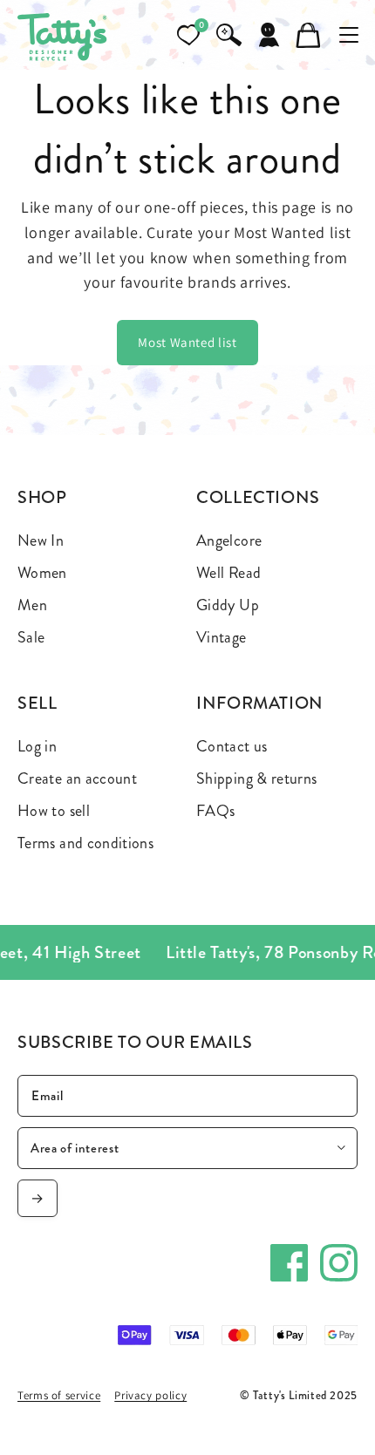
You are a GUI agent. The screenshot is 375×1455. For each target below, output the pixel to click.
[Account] (269, 35)
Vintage (221, 637)
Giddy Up (227, 605)
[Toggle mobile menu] (349, 35)
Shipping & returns (256, 778)
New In (40, 540)
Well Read (228, 572)
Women (42, 572)
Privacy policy (150, 1395)
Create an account (77, 778)
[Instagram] (339, 1263)
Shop (42, 497)
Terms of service (58, 1395)
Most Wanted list (187, 342)
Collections (258, 497)
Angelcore (229, 540)
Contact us (232, 746)
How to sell (53, 810)
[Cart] (309, 35)
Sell (37, 703)
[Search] (228, 35)
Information (260, 703)
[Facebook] (289, 1263)
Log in (37, 746)
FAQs (215, 810)
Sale (30, 637)
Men (32, 605)
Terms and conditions (85, 843)
